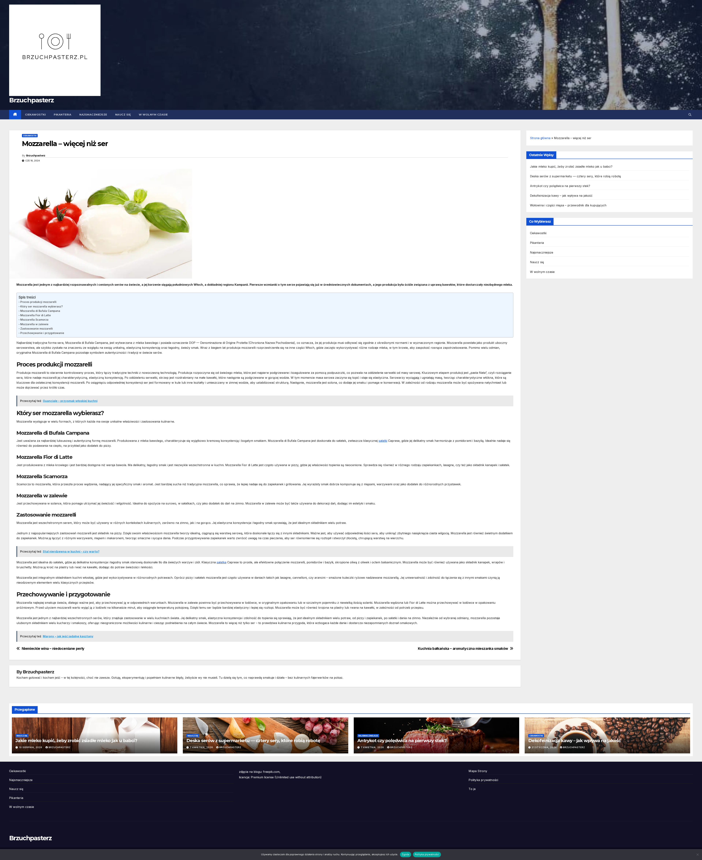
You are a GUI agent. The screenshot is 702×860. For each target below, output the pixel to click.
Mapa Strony (478, 771)
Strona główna (540, 138)
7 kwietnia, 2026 (202, 747)
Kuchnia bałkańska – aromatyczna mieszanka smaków (463, 649)
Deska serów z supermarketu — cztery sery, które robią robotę (575, 176)
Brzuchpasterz (31, 100)
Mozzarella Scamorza (34, 319)
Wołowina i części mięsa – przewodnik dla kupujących (568, 205)
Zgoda (405, 854)
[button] (689, 114)
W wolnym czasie (153, 114)
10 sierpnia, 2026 (31, 747)
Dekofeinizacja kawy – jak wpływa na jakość (561, 195)
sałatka (221, 562)
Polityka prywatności (483, 780)
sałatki (383, 441)
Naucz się (123, 114)
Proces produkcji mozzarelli (38, 301)
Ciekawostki (35, 114)
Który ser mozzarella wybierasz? (41, 306)
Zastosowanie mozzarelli (36, 328)
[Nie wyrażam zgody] (697, 854)
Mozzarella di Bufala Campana (40, 310)
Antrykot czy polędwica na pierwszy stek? (560, 186)
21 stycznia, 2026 (544, 747)
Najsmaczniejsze (93, 114)
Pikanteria (62, 114)
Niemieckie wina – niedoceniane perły (53, 649)
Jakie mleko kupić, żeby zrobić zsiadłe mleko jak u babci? (571, 166)
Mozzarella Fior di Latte (35, 315)
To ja (472, 789)
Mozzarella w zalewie (34, 324)
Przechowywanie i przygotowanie (42, 332)
